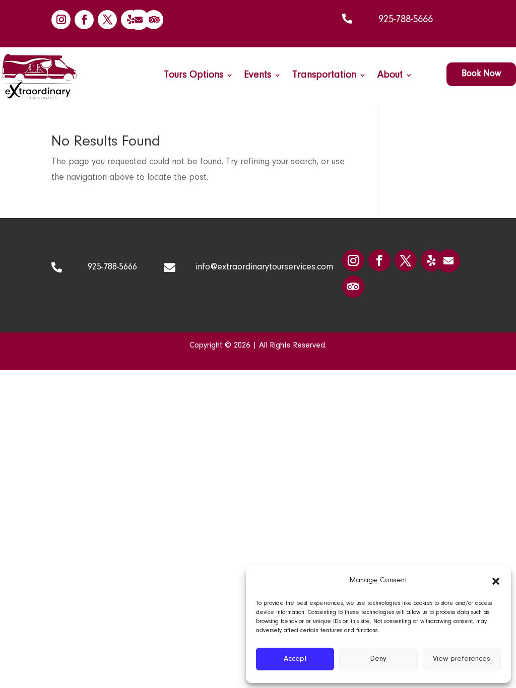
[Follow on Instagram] (61, 19)
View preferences (461, 659)
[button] (496, 581)
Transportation (324, 76)
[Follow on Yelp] (130, 19)
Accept (295, 659)
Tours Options (193, 76)
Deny (378, 659)
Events (257, 76)
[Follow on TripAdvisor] (153, 19)
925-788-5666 (405, 20)
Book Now (481, 74)
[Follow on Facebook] (84, 19)
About (390, 76)
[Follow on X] (107, 19)
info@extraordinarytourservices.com (264, 267)
